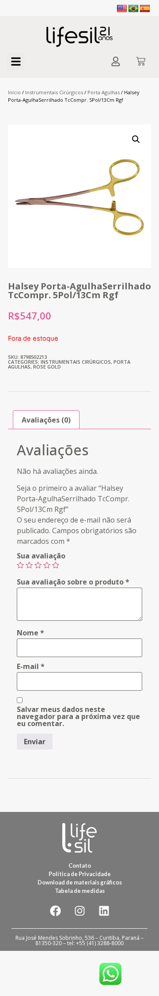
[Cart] (140, 62)
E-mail (31, 666)
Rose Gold (47, 366)
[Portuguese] (133, 8)
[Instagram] (79, 911)
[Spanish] (145, 8)
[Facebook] (55, 911)
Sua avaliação (41, 555)
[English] (122, 8)
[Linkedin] (104, 911)
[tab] (46, 420)
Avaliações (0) (46, 420)
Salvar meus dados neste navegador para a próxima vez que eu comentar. (78, 716)
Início (14, 92)
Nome (30, 632)
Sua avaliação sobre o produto (73, 581)
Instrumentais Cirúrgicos (54, 92)
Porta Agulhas (103, 92)
